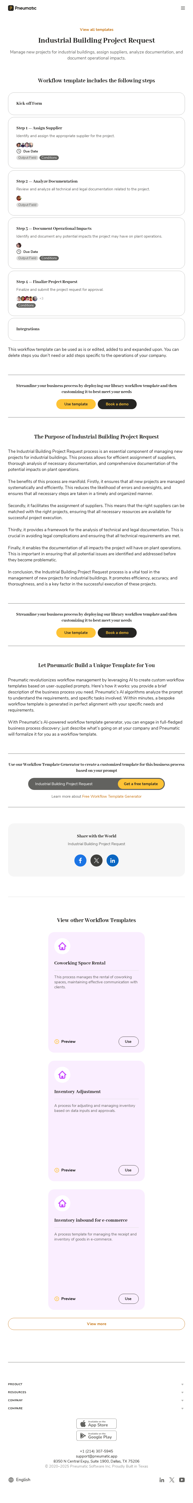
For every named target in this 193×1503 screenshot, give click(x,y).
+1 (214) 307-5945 (96, 1451)
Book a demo (117, 404)
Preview (68, 1041)
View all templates (96, 29)
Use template (76, 404)
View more (96, 1323)
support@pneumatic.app (96, 1456)
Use (128, 1041)
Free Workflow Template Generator (111, 796)
